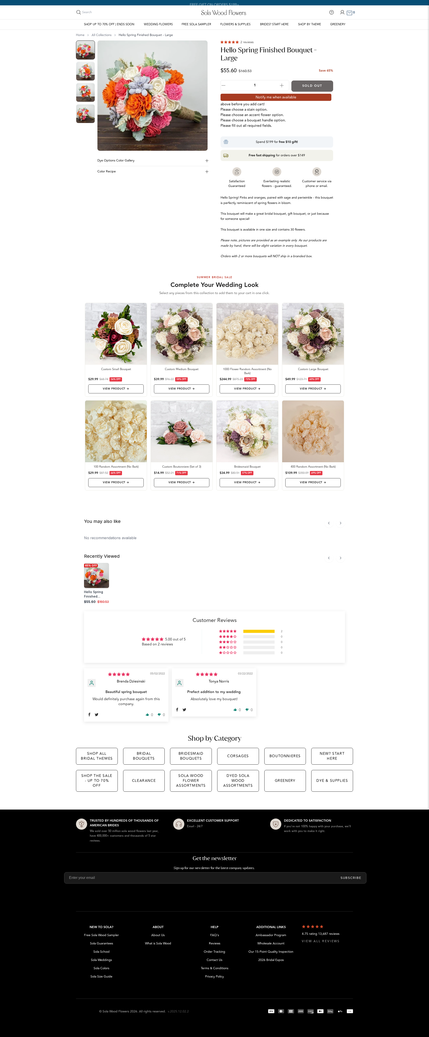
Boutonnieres (285, 756)
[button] (230, 42)
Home (80, 35)
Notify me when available (276, 97)
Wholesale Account (270, 943)
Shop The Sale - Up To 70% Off (96, 781)
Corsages (238, 756)
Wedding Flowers (158, 24)
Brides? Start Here (274, 24)
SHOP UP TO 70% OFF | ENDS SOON (109, 24)
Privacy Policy (214, 976)
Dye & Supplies (332, 780)
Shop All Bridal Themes (97, 756)
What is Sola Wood (158, 943)
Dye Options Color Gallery (116, 160)
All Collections (101, 35)
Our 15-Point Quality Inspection (270, 951)
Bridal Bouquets (144, 756)
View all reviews (321, 941)
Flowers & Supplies (235, 24)
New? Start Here (332, 756)
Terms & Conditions (214, 968)
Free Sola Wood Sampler (101, 935)
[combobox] (102, 12)
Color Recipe (106, 171)
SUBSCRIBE (351, 878)
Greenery (337, 24)
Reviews (214, 943)
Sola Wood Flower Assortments (191, 781)
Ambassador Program (271, 935)
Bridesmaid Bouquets (191, 756)
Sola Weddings (101, 960)
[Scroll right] (340, 523)
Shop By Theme (309, 24)
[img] (119, 674)
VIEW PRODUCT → (116, 389)
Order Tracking (214, 951)
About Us (158, 935)
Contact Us (214, 960)
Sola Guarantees (101, 943)
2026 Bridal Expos (271, 960)
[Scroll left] (328, 523)
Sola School (101, 951)
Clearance (144, 780)
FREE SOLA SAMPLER (196, 24)
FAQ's (214, 935)
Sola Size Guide (101, 976)
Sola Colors (101, 968)
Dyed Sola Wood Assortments (238, 781)
